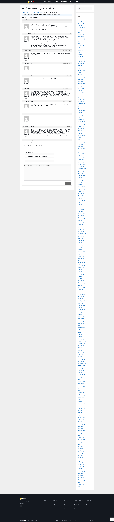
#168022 (69, 101)
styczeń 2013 (81, 314)
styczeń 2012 (81, 336)
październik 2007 (82, 428)
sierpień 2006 (81, 441)
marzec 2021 (81, 137)
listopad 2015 (81, 253)
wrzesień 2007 (81, 430)
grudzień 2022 (81, 99)
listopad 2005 (81, 446)
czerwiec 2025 (81, 45)
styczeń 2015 (81, 271)
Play (64, 502)
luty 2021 (80, 139)
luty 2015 (80, 269)
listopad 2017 (81, 209)
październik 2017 (82, 211)
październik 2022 (82, 103)
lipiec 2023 (80, 86)
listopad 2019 (81, 166)
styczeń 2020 (81, 162)
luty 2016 (80, 247)
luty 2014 (80, 291)
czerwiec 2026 (81, 23)
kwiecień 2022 (81, 114)
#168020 (69, 75)
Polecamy (44, 502)
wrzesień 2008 (81, 408)
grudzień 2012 (81, 316)
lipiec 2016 (80, 238)
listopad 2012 (81, 318)
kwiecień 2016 (81, 244)
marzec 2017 (81, 224)
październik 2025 (82, 38)
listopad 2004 (81, 455)
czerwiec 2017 (81, 218)
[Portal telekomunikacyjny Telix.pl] (24, 498)
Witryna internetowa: (30, 159)
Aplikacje (86, 504)
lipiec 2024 (80, 65)
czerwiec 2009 (81, 392)
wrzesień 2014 (81, 278)
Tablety (54, 504)
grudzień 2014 (81, 273)
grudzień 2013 (81, 294)
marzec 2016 (81, 245)
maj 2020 (80, 155)
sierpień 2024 (81, 63)
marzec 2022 (81, 115)
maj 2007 (80, 435)
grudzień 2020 (81, 143)
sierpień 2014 (81, 280)
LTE (64, 510)
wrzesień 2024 (81, 61)
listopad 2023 (81, 79)
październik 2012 (82, 320)
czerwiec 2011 (81, 349)
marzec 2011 (81, 354)
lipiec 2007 (80, 433)
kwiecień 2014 (81, 287)
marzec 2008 (81, 419)
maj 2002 (80, 482)
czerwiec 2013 (81, 305)
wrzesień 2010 (81, 365)
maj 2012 (80, 329)
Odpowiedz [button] (65, 50)
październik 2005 (82, 448)
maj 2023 (80, 90)
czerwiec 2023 (81, 88)
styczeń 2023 (81, 97)
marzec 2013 (81, 311)
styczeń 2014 (81, 292)
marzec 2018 (81, 202)
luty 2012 (80, 334)
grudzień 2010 (81, 359)
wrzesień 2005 (81, 450)
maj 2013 (80, 307)
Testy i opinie (55, 500)
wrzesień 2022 (81, 105)
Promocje (44, 500)
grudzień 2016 (81, 229)
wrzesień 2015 (81, 256)
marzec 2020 (81, 159)
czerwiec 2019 (81, 175)
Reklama (76, 512)
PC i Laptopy (55, 510)
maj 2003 (80, 468)
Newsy (49, 1)
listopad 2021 (81, 123)
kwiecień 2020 (81, 157)
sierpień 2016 (81, 236)
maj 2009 (80, 394)
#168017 (69, 33)
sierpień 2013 (81, 302)
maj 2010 (80, 372)
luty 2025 (80, 52)
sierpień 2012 (81, 323)
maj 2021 (80, 133)
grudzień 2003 (81, 464)
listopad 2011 (81, 339)
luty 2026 (80, 30)
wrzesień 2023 (81, 83)
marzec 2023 (81, 94)
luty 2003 (80, 470)
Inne (77, 1)
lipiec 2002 (80, 479)
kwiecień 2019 (81, 179)
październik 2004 (82, 457)
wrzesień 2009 (81, 386)
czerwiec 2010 (81, 370)
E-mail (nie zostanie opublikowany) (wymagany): (36, 156)
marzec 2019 (81, 180)
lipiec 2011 (80, 347)
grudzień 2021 (81, 121)
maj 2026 (80, 25)
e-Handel (76, 510)
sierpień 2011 (81, 345)
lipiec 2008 (80, 412)
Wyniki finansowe (77, 502)
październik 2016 (82, 233)
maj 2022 (80, 112)
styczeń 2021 (81, 141)
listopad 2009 (81, 383)
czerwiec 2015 (81, 262)
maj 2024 (80, 68)
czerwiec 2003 (81, 466)
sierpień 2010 (81, 367)
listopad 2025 (81, 36)
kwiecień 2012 (81, 330)
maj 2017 (80, 220)
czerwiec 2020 (81, 153)
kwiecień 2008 (81, 417)
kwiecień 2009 (81, 396)
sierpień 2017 (81, 215)
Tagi (70, 520)
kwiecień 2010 (81, 374)
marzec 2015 (81, 267)
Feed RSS (74, 520)
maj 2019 (80, 177)
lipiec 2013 (80, 303)
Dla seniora (55, 506)
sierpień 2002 (81, 477)
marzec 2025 (81, 50)
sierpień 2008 (81, 410)
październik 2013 (82, 298)
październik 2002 (82, 475)
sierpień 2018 (81, 193)
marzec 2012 (81, 332)
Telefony (54, 502)
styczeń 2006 (81, 444)
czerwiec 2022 (81, 110)
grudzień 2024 (81, 56)
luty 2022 (80, 117)
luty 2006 (80, 442)
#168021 (69, 88)
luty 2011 (80, 356)
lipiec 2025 (80, 43)
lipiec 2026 (80, 21)
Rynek (71, 1)
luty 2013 (80, 312)
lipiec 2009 (80, 390)
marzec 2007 (81, 437)
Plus (64, 506)
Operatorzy (64, 1)
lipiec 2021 (80, 130)
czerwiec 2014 (81, 283)
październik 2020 (82, 146)
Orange (65, 500)
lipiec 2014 (80, 282)
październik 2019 (82, 168)
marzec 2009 (81, 397)
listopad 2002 (81, 473)
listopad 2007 (81, 426)
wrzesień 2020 (81, 148)
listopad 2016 (81, 231)
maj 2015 (80, 264)
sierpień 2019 (81, 171)
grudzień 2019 (81, 164)
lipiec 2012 (80, 325)
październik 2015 (82, 255)
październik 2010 (82, 363)
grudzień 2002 (81, 471)
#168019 (69, 63)
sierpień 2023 (81, 85)
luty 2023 (80, 96)
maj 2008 (80, 415)
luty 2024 (80, 74)
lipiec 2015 (80, 260)
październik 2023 (82, 81)
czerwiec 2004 (81, 459)
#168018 (69, 50)
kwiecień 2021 (81, 135)
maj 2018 (80, 198)
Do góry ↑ (92, 520)
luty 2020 (80, 161)
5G (64, 508)
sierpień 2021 (81, 128)
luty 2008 (80, 421)
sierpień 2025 (81, 41)
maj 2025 (80, 47)
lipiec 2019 (80, 173)
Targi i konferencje (77, 504)
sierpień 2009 (81, 388)
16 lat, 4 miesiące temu (50, 14)
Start (45, 1)
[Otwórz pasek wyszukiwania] (85, 1)
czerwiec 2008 (81, 414)
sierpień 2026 (81, 20)
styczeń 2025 (81, 54)
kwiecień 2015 (81, 265)
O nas (54, 520)
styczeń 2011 (81, 358)
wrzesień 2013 (81, 300)
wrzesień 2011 (81, 343)
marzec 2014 (81, 289)
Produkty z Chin (56, 514)
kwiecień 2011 (81, 352)
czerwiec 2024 (81, 67)
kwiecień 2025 (81, 49)
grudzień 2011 (81, 338)
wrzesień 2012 (81, 321)
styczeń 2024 (81, 76)
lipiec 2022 (80, 108)
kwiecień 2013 (81, 309)
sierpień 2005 (81, 451)
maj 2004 (80, 461)
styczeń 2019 (81, 184)
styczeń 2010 (81, 379)
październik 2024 (82, 59)
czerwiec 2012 (81, 327)
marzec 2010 (81, 376)
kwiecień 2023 (81, 92)
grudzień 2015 (81, 251)
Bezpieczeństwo (88, 500)
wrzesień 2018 (81, 191)
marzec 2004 (81, 462)
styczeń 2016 (81, 249)
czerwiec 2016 (81, 240)
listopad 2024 (81, 58)
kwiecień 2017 (81, 222)
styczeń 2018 (81, 206)
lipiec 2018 (80, 195)
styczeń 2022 (81, 119)
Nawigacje (55, 508)
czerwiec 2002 (81, 480)
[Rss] (21, 506)
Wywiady (76, 506)
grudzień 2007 (81, 424)
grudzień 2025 (81, 34)
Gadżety (54, 512)
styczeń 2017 (81, 227)
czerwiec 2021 (81, 132)
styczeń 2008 (81, 423)
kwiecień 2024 (81, 70)
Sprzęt (56, 1)
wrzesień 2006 (81, 439)
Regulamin (66, 520)
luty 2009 (80, 399)
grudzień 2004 (81, 453)
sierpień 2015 (81, 258)
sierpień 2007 (81, 432)
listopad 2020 (81, 144)
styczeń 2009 (81, 401)
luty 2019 (80, 182)
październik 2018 (82, 189)
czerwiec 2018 (81, 197)
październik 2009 (82, 385)
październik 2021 (82, 124)
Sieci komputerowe (38, 12)
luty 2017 (80, 226)
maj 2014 (80, 285)
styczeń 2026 (81, 32)
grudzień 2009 (81, 381)
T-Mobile (65, 504)
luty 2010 (80, 377)
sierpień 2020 (81, 150)
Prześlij (68, 183)
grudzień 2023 (81, 77)
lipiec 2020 (80, 152)
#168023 (69, 113)
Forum (27, 12)
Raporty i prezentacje (78, 500)
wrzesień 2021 (81, 126)
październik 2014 (82, 276)
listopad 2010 (81, 361)
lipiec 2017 (80, 217)
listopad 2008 (81, 405)
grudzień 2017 (81, 208)
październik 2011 (82, 341)
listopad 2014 (81, 274)
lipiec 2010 (80, 368)
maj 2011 (80, 350)
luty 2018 (80, 204)
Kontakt (57, 520)
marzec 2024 (81, 72)
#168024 (69, 126)
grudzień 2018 (81, 186)
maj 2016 (80, 242)
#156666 (69, 21)
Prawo (75, 508)
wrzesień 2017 (81, 213)
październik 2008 (82, 406)
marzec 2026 (81, 29)
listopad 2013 (81, 296)
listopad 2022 (81, 101)
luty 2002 (80, 486)
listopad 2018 (81, 188)
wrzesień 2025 (81, 39)
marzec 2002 (81, 484)
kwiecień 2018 (81, 200)
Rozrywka (87, 502)
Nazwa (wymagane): (30, 152)
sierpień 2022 (81, 106)
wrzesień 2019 (81, 170)
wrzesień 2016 (81, 235)
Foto (86, 506)
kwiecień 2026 (81, 27)
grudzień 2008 (81, 403)
